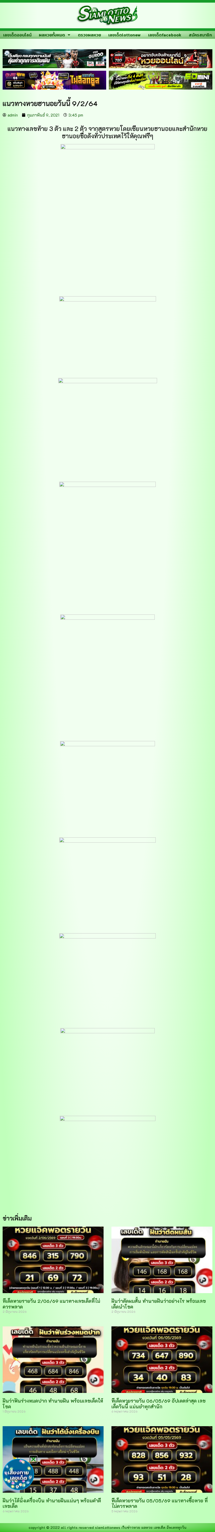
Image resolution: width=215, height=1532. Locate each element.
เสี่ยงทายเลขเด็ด (18, 1475)
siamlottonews (107, 1527)
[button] (33, 1459)
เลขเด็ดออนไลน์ (17, 35)
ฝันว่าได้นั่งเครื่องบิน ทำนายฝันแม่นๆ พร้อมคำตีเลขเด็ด (52, 1503)
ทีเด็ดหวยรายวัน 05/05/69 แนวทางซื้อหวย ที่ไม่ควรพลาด (159, 1503)
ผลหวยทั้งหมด (52, 35)
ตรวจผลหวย (89, 35)
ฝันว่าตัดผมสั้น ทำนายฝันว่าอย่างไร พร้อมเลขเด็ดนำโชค (158, 1304)
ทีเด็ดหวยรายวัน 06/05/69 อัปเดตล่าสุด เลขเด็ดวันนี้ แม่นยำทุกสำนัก (158, 1404)
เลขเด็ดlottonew (124, 35)
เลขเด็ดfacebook (164, 35)
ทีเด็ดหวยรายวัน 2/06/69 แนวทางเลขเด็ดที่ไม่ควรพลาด (51, 1304)
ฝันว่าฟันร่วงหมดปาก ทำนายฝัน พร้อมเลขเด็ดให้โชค (53, 1404)
